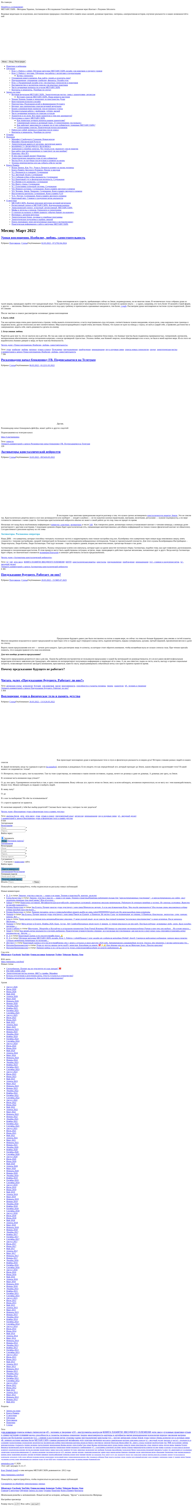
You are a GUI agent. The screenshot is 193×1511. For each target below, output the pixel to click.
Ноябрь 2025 (12, 1008)
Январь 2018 (12, 1230)
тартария (83, 1454)
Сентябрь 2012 (12, 1381)
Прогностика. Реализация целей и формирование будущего (38, 104)
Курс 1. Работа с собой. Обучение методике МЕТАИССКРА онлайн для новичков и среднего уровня (57, 71)
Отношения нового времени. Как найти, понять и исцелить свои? (41, 78)
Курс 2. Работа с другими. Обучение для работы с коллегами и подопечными (46, 73)
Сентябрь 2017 (12, 1239)
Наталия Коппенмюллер (17, 945)
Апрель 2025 (12, 1025)
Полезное (10, 137)
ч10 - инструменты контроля (87, 1432)
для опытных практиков (81, 1459)
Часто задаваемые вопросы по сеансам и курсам (33, 113)
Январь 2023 (12, 1088)
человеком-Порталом (49, 552)
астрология (28, 686)
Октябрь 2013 (12, 1350)
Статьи (24, 243)
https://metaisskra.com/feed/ (12, 962)
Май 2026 (10, 994)
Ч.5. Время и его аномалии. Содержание (30, 182)
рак (93, 1454)
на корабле (51, 767)
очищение (75, 1435)
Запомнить (9, 838)
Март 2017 (11, 1253)
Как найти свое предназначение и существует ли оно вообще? (39, 151)
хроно (24, 1457)
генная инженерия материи (77, 1457)
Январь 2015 (12, 1314)
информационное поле (26, 1459)
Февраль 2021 (12, 1142)
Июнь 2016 (11, 1274)
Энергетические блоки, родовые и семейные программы (37, 217)
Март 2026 (11, 999)
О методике (11, 200)
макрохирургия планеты (143, 1447)
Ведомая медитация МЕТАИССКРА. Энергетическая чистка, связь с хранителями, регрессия (53, 94)
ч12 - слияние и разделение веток (164, 562)
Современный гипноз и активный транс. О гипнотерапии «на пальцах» (49, 123)
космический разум (16, 1447)
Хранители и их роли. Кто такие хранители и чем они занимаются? (42, 116)
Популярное (14, 243)
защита (103, 1452)
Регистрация (6, 825)
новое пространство (139, 1445)
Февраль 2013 (12, 1369)
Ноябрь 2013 (12, 1348)
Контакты (78, 1490)
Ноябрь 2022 (12, 1093)
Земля (140, 1437)
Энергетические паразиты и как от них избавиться (34, 158)
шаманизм (44, 1454)
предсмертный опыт (64, 816)
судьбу (123, 306)
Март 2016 (11, 1281)
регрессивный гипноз (61, 1457)
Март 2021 (11, 1140)
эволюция (172, 1435)
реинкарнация (98, 349)
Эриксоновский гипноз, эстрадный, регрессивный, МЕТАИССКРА (42, 208)
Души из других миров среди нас (99, 945)
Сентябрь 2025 (12, 1013)
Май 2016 (10, 1277)
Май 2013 (10, 1362)
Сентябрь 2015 (12, 1296)
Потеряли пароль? (16, 841)
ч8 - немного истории (10, 1440)
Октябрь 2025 (12, 1010)
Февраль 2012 (12, 1397)
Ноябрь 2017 (12, 1234)
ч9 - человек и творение (135, 686)
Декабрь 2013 (12, 1345)
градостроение (43, 1445)
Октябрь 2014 (12, 1322)
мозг (132, 1454)
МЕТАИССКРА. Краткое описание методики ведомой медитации (41, 203)
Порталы (115, 1443)
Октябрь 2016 (12, 1265)
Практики (10, 1422)
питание (81, 1452)
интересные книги (105, 1445)
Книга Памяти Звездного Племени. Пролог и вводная (36, 170)
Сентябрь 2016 (12, 1267)
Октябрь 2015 (12, 1293)
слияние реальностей (58, 1440)
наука (161, 1445)
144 (91, 524)
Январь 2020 (12, 1173)
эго (34, 1447)
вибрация (30, 1457)
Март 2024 (11, 1055)
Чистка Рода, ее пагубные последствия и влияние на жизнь (38, 160)
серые (89, 1445)
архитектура (38, 1443)
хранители (119, 686)
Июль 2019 (11, 1187)
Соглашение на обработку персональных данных (23, 1484)
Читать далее (34, 345)
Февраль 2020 (12, 1171)
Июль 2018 (11, 1215)
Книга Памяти (12, 165)
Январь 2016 (12, 1286)
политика (167, 1447)
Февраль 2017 (12, 1256)
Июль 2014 (11, 1329)
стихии (123, 1457)
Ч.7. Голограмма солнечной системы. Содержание (34, 186)
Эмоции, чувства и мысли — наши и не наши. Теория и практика (58, 895)
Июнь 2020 (11, 1161)
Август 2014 (11, 1326)
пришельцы (61, 1447)
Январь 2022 (12, 1116)
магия (58, 686)
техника (170, 1457)
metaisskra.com (7, 1463)
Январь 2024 (12, 1060)
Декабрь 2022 (12, 1091)
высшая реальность (184, 1452)
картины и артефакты (115, 1435)
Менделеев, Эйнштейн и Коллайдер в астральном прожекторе (109, 928)
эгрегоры (88, 1440)
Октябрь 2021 (12, 1124)
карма (78, 1437)
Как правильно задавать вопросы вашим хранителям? (41, 120)
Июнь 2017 (11, 1246)
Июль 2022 (11, 1102)
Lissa (8, 919)
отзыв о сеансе (44, 349)
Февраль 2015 (12, 1312)
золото (150, 1457)
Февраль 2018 (12, 1227)
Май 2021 (10, 1135)
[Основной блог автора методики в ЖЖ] (11, 57)
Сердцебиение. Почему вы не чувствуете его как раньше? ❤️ (33, 968)
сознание (24, 1435)
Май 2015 (10, 1305)
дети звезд (18, 562)
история (14, 1435)
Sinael (8, 931)
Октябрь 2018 (12, 1208)
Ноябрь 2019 (12, 1178)
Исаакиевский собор (94, 1459)
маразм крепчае (115, 1452)
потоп (77, 1454)
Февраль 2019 (12, 1199)
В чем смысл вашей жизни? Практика (29, 156)
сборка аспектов (163, 1438)
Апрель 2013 (12, 1364)
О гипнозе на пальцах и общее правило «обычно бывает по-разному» (43, 212)
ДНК (169, 1443)
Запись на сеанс (13, 92)
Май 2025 (10, 1022)
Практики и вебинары (16, 66)
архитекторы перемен (17, 1450)
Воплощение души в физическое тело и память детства (40, 696)
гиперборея (35, 1459)
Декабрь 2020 (12, 1147)
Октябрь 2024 (12, 1039)
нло (96, 1450)
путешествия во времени (180, 1447)
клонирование (49, 1457)
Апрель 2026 (12, 996)
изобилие (16, 349)
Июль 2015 (11, 1300)
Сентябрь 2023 (12, 1069)
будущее (37, 686)
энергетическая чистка (167, 349)
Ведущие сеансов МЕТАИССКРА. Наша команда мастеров (43, 97)
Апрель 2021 (12, 1138)
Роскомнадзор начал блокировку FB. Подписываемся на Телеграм (48, 359)
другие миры (169, 1445)
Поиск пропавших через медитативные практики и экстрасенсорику (42, 222)
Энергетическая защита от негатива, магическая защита (37, 144)
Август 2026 (11, 987)
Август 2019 (11, 1185)
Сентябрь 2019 (12, 1182)
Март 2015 (11, 1310)
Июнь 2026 (11, 992)
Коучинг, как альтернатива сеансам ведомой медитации (36, 106)
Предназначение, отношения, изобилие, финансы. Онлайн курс (40, 80)
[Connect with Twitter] (2, 836)
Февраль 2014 (12, 1340)
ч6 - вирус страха (136, 1443)
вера (47, 1459)
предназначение (70, 349)
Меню (4, 62)
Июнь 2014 (11, 1331)
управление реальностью (92, 1452)
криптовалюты (164, 1457)
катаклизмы (97, 1454)
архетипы (117, 1457)
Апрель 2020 (12, 1166)
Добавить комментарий (45, 444)
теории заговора (30, 1445)
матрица (33, 349)
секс (116, 1454)
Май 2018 (10, 1220)
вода (112, 1454)
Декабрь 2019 (12, 1175)
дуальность (19, 1445)
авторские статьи (14, 686)
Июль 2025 (11, 1017)
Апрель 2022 (12, 1109)
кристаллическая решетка (84, 562)
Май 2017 (10, 1248)
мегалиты (107, 1440)
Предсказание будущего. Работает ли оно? (31, 574)
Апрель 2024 (12, 1053)
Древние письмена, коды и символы (91, 912)
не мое (155, 1447)
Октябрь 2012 (12, 1378)
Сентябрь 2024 (12, 1041)
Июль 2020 (11, 1159)
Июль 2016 (11, 1272)
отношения (131, 1452)
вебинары (101, 1457)
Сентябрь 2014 (12, 1324)
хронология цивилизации (19, 1452)
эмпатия (170, 1454)
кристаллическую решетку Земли (162, 515)
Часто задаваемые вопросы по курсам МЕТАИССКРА (36, 87)
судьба (19, 1457)
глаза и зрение (71, 1459)
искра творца (118, 1445)
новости (10, 441)
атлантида (5, 1450)
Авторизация (7, 843)
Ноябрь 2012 (12, 1376)
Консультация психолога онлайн (26, 101)
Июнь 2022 (11, 1105)
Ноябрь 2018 (12, 1206)
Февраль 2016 (12, 1284)
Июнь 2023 (11, 1076)
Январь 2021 (12, 1145)
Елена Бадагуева (13, 898)
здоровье (70, 1437)
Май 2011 (10, 1402)
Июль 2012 (11, 1385)
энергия (107, 1443)
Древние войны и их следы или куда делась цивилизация (79, 948)
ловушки (30, 1454)
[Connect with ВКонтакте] (3, 836)
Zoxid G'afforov (13, 928)
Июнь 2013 (11, 1359)
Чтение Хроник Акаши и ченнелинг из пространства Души (38, 99)
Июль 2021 (11, 1131)
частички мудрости (53, 1452)
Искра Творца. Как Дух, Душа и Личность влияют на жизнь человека (43, 167)
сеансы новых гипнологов (137, 349)
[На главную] (11, 36)
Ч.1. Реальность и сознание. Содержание (30, 172)
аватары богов (12, 816)
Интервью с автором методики (25, 215)
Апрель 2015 (12, 1307)
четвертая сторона (69, 1454)
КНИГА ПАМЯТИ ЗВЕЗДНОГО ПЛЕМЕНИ (44, 562)
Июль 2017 (11, 1244)
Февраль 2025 (12, 1029)
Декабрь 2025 (12, 1006)
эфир (87, 1457)
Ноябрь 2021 (12, 1121)
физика (94, 1445)
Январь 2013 (12, 1371)
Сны (84, 1445)
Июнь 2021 (11, 1133)
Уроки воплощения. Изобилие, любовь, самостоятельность (43, 237)
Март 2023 (11, 1083)
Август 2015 (11, 1298)
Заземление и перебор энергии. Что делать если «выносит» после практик (45, 149)
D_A (8, 895)
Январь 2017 (12, 1258)
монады (111, 1457)
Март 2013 (11, 1366)
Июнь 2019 (11, 1190)
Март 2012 (11, 1395)
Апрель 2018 (12, 1223)
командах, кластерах (60, 524)
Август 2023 (11, 1072)
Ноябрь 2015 (12, 1291)
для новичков (48, 686)
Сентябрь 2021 (12, 1126)
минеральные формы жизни (61, 1445)
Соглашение (8, 859)
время (68, 1447)
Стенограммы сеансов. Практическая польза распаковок (42, 127)
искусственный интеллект (140, 1457)
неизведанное (45, 1450)
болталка (108, 1450)
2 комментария (38, 352)
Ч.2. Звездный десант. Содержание (27, 175)
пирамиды (158, 1450)
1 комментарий (37, 818)
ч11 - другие (114, 1437)
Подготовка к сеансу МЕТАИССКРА (28, 118)
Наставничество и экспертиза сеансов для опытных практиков (40, 85)
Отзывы (10, 134)
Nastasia (9, 914)
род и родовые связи (115, 349)
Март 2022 (11, 1112)
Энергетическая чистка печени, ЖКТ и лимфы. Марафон (32, 973)
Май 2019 (10, 1192)
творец (110, 686)
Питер (133, 1450)
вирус (54, 1459)
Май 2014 (10, 1333)
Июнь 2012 (11, 1388)
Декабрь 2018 (12, 1204)
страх (149, 1445)
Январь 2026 (12, 1003)
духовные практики (173, 1432)
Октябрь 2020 (12, 1152)
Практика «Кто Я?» (20, 153)
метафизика (74, 1440)
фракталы (124, 1452)
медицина (97, 1440)
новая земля (137, 1454)
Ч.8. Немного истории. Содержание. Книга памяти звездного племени (43, 189)
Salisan (9, 902)
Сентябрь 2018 (12, 1211)
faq (165, 1443)
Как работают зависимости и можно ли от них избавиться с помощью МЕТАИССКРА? (56, 125)
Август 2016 (11, 1270)
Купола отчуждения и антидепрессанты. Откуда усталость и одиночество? (39, 976)
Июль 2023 (11, 1074)
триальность (94, 1457)
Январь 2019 (12, 1201)
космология (90, 1450)
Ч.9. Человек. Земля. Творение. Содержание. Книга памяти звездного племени (47, 191)
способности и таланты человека (91, 686)
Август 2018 (11, 1213)
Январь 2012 (12, 1399)
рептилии (28, 1447)
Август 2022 (11, 1100)
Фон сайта (25, 1504)
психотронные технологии (20, 1443)
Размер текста (7, 1504)
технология (126, 1450)
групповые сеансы (62, 1459)
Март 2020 (11, 1168)
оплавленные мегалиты (19, 1454)
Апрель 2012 (12, 1392)
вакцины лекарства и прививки (157, 1454)
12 (7, 562)
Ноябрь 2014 (12, 1319)
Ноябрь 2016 (12, 1263)
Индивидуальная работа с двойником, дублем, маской (36, 111)
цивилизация (116, 1440)
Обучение (10, 68)
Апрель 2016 (12, 1279)
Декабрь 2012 (12, 1373)
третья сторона (127, 1447)
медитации (37, 1454)
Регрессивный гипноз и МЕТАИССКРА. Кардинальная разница (40, 205)
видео (32, 1435)
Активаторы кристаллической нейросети (31, 451)
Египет (184, 1445)
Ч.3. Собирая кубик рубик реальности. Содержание (35, 177)
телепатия (177, 1457)
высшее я (168, 1440)
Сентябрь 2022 (12, 1098)
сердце (153, 349)
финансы (4, 1447)
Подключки (57, 349)
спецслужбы (77, 1445)
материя (183, 1457)
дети (22, 816)
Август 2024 (11, 1043)
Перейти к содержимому (12, 7)
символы (144, 1454)
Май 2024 (10, 1050)
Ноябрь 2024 (12, 1036)
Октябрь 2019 (12, 1180)
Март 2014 (11, 1338)
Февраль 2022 (12, 1114)
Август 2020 (11, 1157)
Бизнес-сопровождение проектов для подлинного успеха (37, 109)
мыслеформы (117, 1450)
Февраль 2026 (12, 1001)
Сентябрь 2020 (12, 1154)
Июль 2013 (11, 1357)
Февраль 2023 (12, 1086)
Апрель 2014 (12, 1336)
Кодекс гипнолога (25, 76)
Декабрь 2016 (12, 1260)
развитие (67, 1450)
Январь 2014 (12, 1343)
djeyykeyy (10, 943)
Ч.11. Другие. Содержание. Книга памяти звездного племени (39, 196)
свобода (108, 1454)
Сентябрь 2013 (12, 1352)
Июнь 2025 (11, 1020)
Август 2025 (11, 1015)
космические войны (52, 1443)
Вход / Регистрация (17, 62)
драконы (177, 1445)
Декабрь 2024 (12, 1034)
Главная (4, 1490)
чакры (52, 1450)
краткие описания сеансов (133, 1440)
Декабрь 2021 (12, 1119)
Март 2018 (11, 1225)
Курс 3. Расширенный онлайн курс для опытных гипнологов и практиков (45, 83)
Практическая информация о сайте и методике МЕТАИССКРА (40, 224)
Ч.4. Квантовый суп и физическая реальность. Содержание (38, 179)
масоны (88, 1454)
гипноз (152, 1437)
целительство (5, 1457)
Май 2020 (10, 1164)
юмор (108, 1452)
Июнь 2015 (11, 1303)
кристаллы (101, 562)
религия (148, 1443)
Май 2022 (10, 1107)
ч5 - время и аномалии (37, 1452)
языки (161, 1447)
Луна (103, 1454)
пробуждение (85, 349)
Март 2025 (11, 1027)
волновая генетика (39, 1457)
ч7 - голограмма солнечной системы (106, 1447)
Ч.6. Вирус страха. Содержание (26, 184)
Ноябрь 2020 (12, 1149)
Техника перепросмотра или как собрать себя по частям (37, 163)
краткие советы (6, 1454)
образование (160, 1452)
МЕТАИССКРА (41, 1440)
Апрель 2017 (12, 1251)
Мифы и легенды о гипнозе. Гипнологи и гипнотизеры (36, 210)
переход (163, 1435)
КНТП (69, 562)
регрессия (79, 816)
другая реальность (179, 1454)
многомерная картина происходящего (77, 1443)
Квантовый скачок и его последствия (41, 936)
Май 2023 (10, 1079)
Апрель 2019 (12, 1194)
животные (81, 1450)
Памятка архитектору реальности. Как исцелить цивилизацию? (34, 978)
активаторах (76, 524)
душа (8, 349)
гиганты (128, 1457)
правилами (19, 862)
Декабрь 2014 (12, 1317)
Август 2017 (11, 1241)
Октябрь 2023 (12, 1067)
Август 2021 (11, 1128)
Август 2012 (11, 1383)
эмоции (74, 1452)
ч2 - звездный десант (127, 816)
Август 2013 (11, 1355)
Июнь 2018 (11, 1218)
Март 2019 (11, 1197)
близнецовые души (171, 1452)
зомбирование (86, 1447)
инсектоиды (121, 1454)
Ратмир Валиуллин (14, 907)
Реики (106, 1457)
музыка (41, 1459)
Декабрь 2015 (12, 1289)
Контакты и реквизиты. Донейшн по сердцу (31, 90)
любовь (24, 349)
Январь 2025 (12, 1032)
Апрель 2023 (12, 1081)
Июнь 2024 (11, 1048)
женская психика (8, 1445)
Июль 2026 (11, 989)
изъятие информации (55, 1454)
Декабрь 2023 (12, 1062)
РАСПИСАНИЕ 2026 (15, 971)
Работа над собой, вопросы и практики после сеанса (35, 130)
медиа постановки (32, 1450)
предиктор (98, 1443)
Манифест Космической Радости (26, 142)
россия (138, 1452)
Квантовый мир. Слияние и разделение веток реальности (37, 198)
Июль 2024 (11, 1046)
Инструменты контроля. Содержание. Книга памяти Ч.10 (37, 193)
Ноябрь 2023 (12, 1065)
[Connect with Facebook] (1, 836)
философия (124, 1443)
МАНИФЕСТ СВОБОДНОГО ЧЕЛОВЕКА (31, 146)
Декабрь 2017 (12, 1232)
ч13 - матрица (66, 1452)
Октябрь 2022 (12, 1095)
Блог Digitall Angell (9, 1470)
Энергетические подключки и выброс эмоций (32, 219)
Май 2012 (10, 1390)
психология (153, 1435)
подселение (177, 1443)
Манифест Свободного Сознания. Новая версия (33, 139)
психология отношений (145, 1450)
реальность (75, 1447)
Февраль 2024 (12, 1058)
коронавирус (155, 1457)
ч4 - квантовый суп (175, 1450)
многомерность (68, 686)
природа (155, 1445)
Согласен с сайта (17, 862)
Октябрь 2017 (12, 1237)
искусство (59, 1450)
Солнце (165, 1450)
